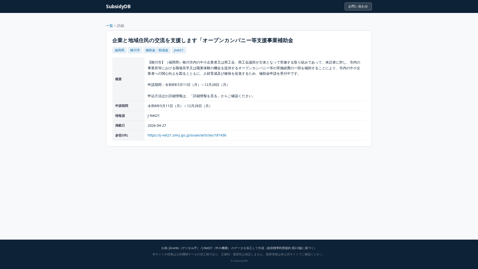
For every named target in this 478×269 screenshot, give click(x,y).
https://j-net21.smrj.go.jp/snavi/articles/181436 (187, 135)
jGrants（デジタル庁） (184, 248)
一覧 (109, 25)
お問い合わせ (358, 6)
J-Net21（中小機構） (216, 248)
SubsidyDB (118, 6)
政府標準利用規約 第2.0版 (284, 248)
